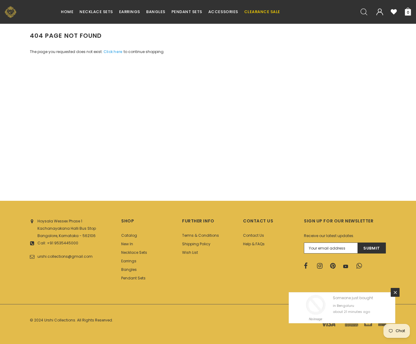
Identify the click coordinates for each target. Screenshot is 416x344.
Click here (114, 51)
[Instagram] (321, 266)
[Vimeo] (360, 266)
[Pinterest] (334, 266)
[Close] (395, 292)
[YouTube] (347, 266)
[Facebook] (308, 266)
